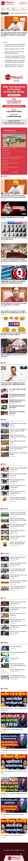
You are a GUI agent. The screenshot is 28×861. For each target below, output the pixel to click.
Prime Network (15, 9)
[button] (21, 19)
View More (15, 172)
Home (8, 9)
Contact (24, 9)
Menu (3, 9)
